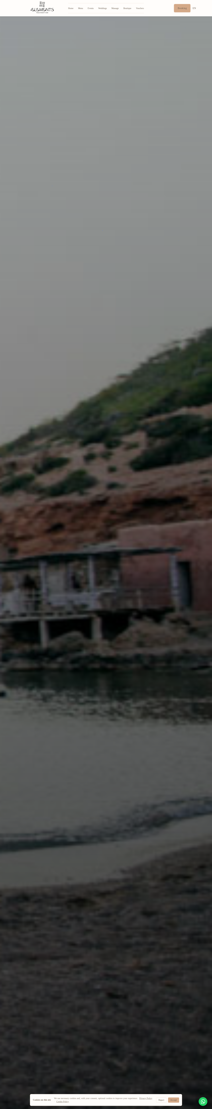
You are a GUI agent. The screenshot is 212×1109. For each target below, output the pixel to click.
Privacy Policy (145, 1098)
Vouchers (140, 8)
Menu (80, 8)
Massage (115, 8)
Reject (161, 1100)
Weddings (102, 8)
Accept (173, 1100)
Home (70, 8)
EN (194, 8)
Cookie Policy (62, 1101)
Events (91, 8)
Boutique (127, 8)
